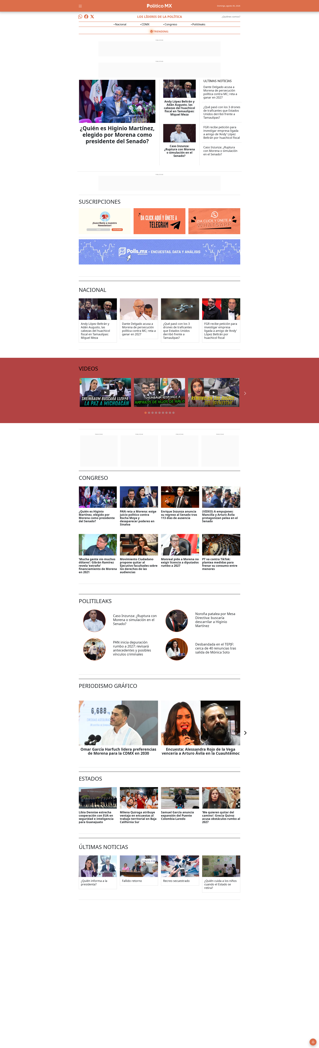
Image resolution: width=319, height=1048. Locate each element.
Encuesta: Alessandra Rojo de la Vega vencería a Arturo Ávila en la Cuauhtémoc (201, 751)
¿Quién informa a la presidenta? (94, 882)
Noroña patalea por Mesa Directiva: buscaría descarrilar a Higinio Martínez (215, 619)
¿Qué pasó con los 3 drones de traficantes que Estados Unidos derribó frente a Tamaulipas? (221, 112)
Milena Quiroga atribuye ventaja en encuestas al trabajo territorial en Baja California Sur (138, 817)
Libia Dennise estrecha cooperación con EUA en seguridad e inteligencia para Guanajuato (96, 817)
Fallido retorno (132, 881)
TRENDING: (161, 31)
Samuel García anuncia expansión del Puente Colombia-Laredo (177, 815)
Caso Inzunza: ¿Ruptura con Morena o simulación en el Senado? (179, 151)
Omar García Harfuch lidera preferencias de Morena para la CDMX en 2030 (118, 751)
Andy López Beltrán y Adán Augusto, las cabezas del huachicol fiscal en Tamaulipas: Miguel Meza (179, 107)
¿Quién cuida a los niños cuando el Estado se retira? (220, 884)
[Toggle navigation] (80, 5)
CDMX (145, 24)
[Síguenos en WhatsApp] (80, 16)
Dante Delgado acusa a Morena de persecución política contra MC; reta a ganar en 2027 (220, 92)
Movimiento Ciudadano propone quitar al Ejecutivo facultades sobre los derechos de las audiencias (139, 565)
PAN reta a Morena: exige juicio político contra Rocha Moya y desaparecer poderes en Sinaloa (138, 517)
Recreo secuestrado (176, 881)
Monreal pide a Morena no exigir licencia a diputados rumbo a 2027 (180, 562)
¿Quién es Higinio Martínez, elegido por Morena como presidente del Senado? (117, 134)
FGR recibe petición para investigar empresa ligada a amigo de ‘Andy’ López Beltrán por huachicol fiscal (221, 132)
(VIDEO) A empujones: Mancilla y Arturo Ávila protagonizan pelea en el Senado (220, 516)
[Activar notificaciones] (313, 1042)
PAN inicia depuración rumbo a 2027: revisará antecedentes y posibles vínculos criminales (132, 648)
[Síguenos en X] (92, 16)
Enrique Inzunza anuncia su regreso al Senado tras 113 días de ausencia (179, 514)
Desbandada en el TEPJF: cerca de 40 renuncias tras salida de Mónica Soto (215, 648)
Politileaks (198, 24)
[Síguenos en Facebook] (86, 16)
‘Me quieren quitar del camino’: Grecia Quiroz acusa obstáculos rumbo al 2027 (221, 817)
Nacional (120, 24)
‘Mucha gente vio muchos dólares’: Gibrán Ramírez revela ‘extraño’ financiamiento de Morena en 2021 (98, 565)
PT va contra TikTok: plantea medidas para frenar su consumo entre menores (219, 564)
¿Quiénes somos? (231, 16)
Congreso (171, 24)
